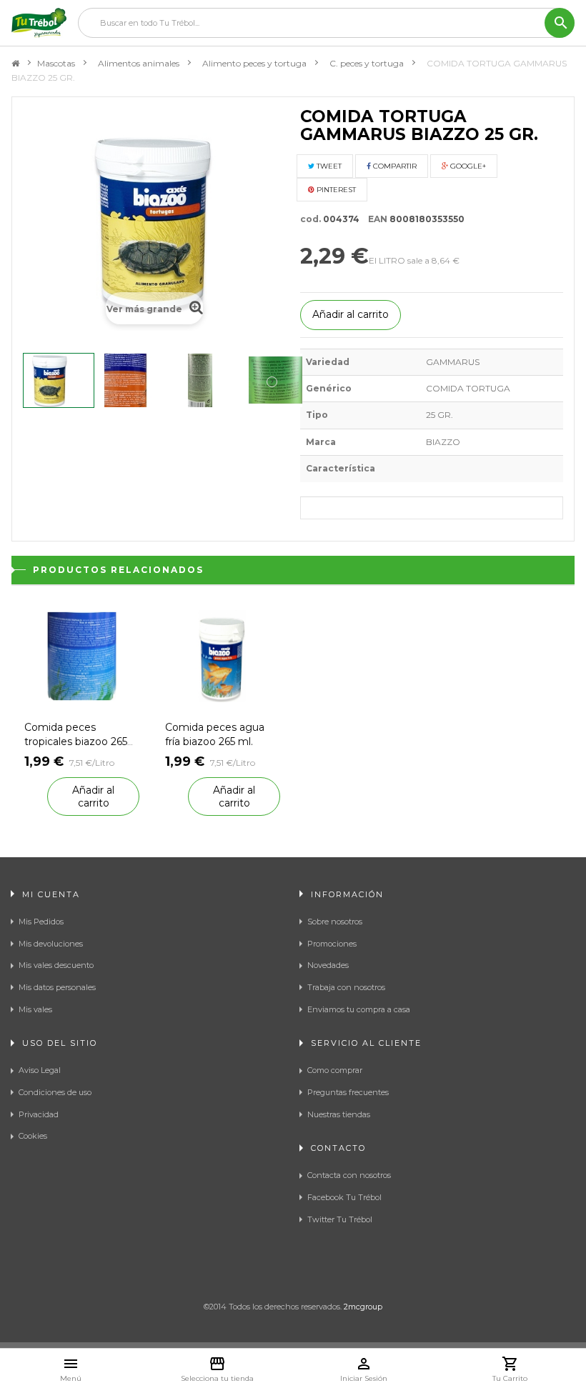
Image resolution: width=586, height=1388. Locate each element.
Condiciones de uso (55, 1092)
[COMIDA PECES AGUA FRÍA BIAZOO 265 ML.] (223, 654)
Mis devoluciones (51, 944)
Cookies (33, 1136)
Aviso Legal (40, 1070)
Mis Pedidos (41, 922)
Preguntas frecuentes (348, 1092)
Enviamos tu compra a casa (358, 1009)
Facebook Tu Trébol (344, 1197)
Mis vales (35, 1009)
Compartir (394, 166)
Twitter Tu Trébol (339, 1219)
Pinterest (335, 189)
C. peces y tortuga (366, 63)
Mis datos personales (57, 987)
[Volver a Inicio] (15, 63)
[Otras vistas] (28, 381)
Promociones (332, 944)
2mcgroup (363, 1307)
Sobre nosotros (334, 922)
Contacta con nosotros (349, 1175)
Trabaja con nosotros (346, 987)
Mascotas (56, 63)
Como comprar (334, 1070)
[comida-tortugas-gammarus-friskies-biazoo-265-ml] (58, 380)
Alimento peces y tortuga (254, 63)
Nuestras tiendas (338, 1114)
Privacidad (39, 1114)
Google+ (467, 166)
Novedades (328, 965)
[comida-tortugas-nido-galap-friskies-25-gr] (208, 380)
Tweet (328, 166)
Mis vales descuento (56, 965)
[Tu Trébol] (38, 23)
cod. (310, 219)
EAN (374, 219)
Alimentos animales (138, 63)
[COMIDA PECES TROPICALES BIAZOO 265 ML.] (82, 654)
